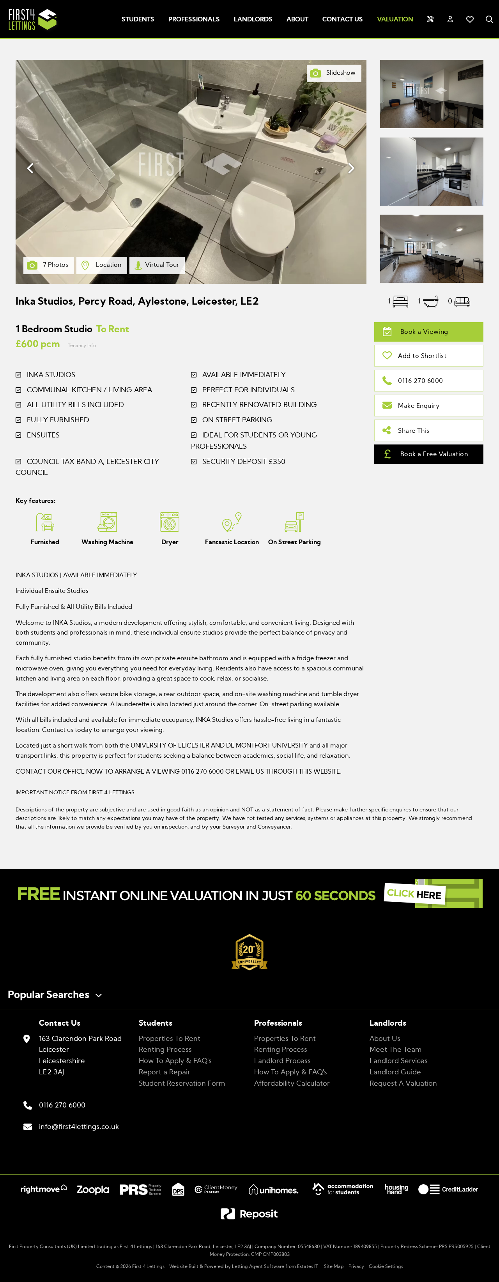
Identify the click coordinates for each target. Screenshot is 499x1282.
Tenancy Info (82, 345)
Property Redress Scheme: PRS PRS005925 (427, 1246)
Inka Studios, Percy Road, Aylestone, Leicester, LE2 (137, 301)
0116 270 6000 (420, 381)
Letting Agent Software (258, 1266)
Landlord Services (399, 1061)
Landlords (253, 19)
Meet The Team (395, 1049)
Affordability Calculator (292, 1083)
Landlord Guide (395, 1072)
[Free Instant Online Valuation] (249, 895)
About (297, 19)
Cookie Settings (386, 1266)
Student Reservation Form (182, 1083)
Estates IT (307, 1266)
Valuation (395, 19)
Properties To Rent (169, 1038)
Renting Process (165, 1049)
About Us (385, 1038)
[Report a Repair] (430, 19)
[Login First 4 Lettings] (450, 19)
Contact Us (342, 19)
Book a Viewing (423, 332)
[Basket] (470, 19)
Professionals (194, 19)
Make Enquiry (418, 406)
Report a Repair (164, 1072)
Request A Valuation (403, 1083)
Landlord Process (282, 1061)
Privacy (356, 1266)
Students (138, 19)
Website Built (183, 1266)
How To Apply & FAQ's (175, 1061)
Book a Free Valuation (433, 454)
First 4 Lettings (148, 1266)
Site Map (334, 1266)
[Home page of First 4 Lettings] (29, 31)
